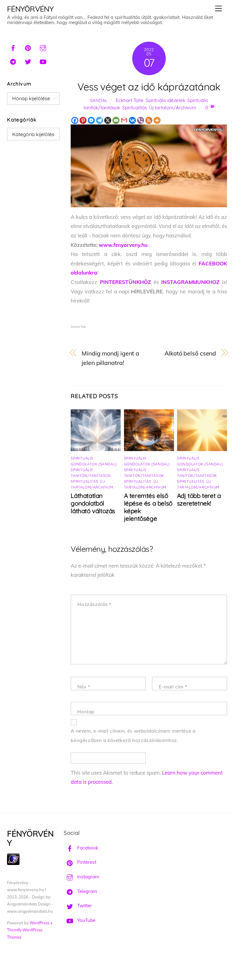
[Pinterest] (83, 120)
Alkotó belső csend (190, 353)
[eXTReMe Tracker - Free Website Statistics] (13, 863)
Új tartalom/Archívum (172, 107)
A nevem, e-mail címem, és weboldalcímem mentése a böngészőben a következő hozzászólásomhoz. (133, 735)
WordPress (39, 922)
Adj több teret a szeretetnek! (199, 499)
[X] (107, 120)
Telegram (86, 891)
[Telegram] (99, 120)
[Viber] (140, 120)
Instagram (87, 877)
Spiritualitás (134, 107)
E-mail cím (173, 687)
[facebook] (13, 47)
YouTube (85, 920)
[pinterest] (28, 47)
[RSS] (148, 120)
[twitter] (28, 61)
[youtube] (43, 61)
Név (83, 687)
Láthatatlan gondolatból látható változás (93, 503)
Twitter (84, 905)
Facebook (87, 848)
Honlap (85, 712)
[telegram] (13, 61)
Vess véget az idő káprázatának (149, 86)
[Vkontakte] (132, 120)
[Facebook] (74, 120)
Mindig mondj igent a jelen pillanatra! (110, 357)
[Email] (115, 120)
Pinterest (86, 862)
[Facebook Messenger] (91, 120)
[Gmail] (124, 120)
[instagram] (43, 47)
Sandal (99, 100)
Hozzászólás (94, 604)
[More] (157, 120)
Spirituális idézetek (165, 100)
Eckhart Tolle (130, 100)
